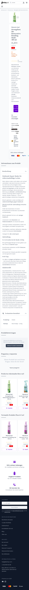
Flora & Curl (10, 10)
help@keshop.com (7, 562)
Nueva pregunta (14, 368)
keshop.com (4, 10)
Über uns (4, 534)
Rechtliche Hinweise (7, 520)
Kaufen (10, 408)
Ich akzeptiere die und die (15, 511)
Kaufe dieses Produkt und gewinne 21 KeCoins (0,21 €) (16, 141)
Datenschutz (5, 525)
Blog (3, 531)
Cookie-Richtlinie (6, 522)
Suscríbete (14, 507)
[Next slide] (17, 17)
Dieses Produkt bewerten (14, 345)
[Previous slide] (11, 17)
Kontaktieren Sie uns (7, 528)
